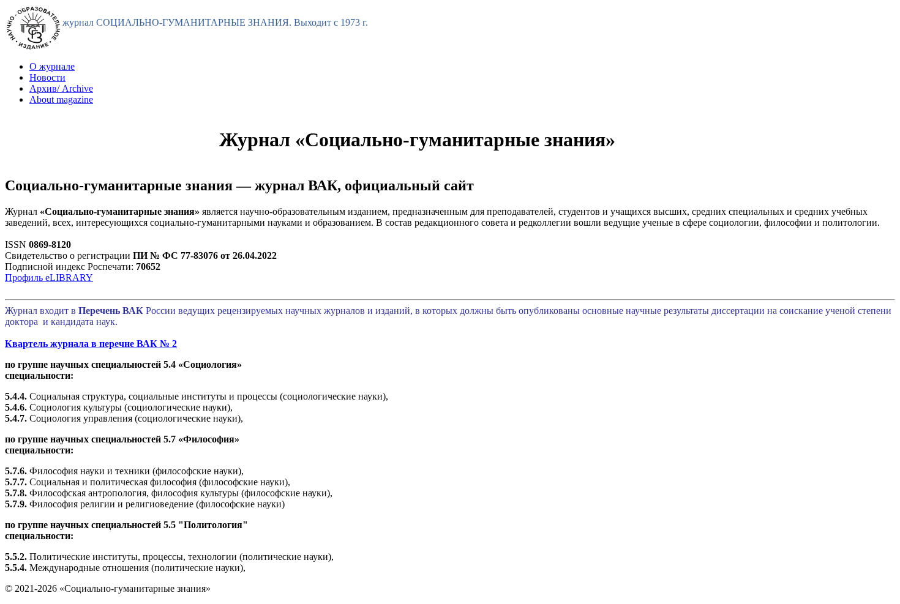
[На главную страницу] (33, 46)
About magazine (61, 99)
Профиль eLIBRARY (49, 277)
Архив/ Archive (61, 88)
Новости (47, 77)
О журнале (52, 66)
